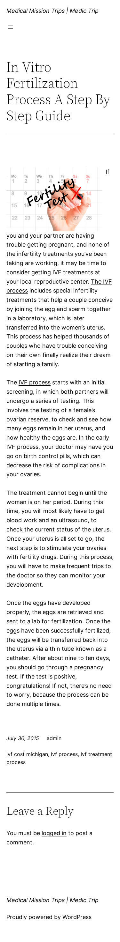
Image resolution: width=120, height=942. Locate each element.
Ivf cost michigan (27, 754)
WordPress (77, 917)
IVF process (35, 382)
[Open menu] (10, 27)
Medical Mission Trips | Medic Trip (52, 10)
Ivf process (64, 754)
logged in (54, 833)
